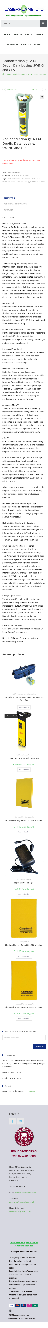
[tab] (24, 198)
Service (39, 34)
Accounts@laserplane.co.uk (21, 1202)
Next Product (36, 89)
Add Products (29, 1091)
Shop (16, 34)
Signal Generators (30, 694)
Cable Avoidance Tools (20, 175)
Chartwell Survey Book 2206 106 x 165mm (24, 945)
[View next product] (44, 89)
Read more (24, 707)
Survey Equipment (37, 181)
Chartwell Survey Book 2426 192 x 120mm (24, 1007)
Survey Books (29, 817)
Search (39, 1046)
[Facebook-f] (12, 1121)
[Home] (3, 74)
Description (9, 198)
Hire (27, 34)
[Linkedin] (20, 1121)
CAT (22, 178)
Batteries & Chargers (24, 879)
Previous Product (13, 89)
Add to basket (24, 832)
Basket (37, 44)
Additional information (15, 204)
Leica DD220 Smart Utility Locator (24, 758)
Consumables (19, 817)
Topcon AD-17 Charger (24, 882)
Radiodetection (17, 181)
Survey (26, 181)
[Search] (43, 23)
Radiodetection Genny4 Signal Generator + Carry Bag (24, 698)
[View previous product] (4, 89)
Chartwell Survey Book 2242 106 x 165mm (24, 820)
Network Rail (30, 178)
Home (7, 34)
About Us (26, 44)
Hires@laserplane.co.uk (20, 1211)
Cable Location (17, 694)
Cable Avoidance (13, 178)
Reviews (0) (8, 210)
